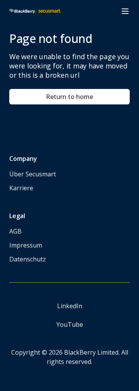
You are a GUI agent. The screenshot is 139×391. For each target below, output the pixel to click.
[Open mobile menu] (125, 11)
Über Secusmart (32, 174)
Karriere (21, 188)
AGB (15, 231)
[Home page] (35, 11)
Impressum (25, 245)
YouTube (69, 324)
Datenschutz (27, 259)
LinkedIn (69, 306)
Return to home (69, 96)
